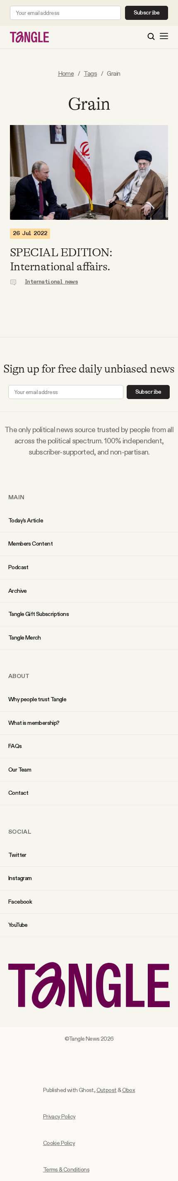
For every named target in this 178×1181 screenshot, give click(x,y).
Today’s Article (25, 520)
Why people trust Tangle (37, 699)
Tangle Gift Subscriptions (38, 614)
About (19, 676)
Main (16, 497)
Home (66, 73)
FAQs (15, 746)
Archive (17, 590)
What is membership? (34, 722)
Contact (18, 792)
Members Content (30, 543)
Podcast (18, 567)
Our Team (19, 769)
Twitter (17, 855)
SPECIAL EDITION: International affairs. (61, 259)
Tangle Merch (24, 637)
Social (19, 831)
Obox (128, 1090)
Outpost (106, 1090)
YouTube (18, 924)
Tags (90, 73)
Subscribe (147, 13)
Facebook (20, 901)
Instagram (20, 878)
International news (51, 282)
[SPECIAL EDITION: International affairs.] (89, 172)
